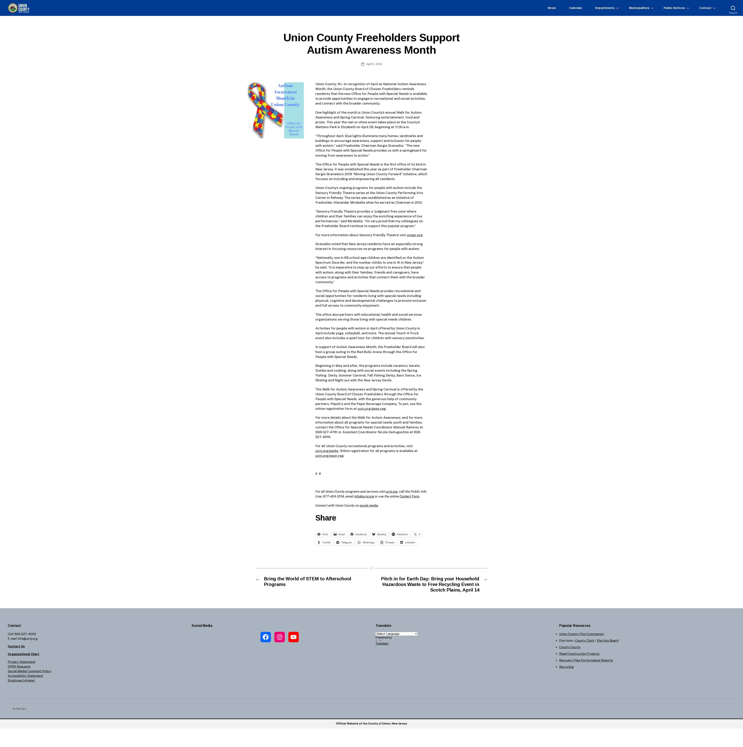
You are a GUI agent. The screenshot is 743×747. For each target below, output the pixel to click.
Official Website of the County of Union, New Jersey (371, 723)
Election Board (607, 640)
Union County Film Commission (581, 634)
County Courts (569, 647)
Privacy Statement (21, 662)
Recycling (566, 667)
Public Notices (674, 7)
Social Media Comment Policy (29, 671)
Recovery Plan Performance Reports (586, 660)
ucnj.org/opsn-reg (372, 409)
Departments (605, 7)
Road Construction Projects (579, 654)
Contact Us (16, 646)
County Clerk (584, 640)
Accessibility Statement (25, 676)
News (552, 7)
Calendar (575, 7)
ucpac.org (415, 235)
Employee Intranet (21, 680)
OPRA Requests (19, 666)
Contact (705, 7)
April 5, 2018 (374, 64)
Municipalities (639, 7)
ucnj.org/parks (326, 451)
